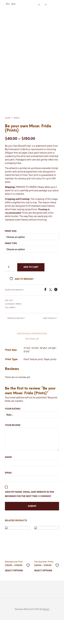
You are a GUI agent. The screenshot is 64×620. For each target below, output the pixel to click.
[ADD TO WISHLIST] (28, 564)
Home (7, 118)
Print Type (11, 243)
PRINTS (17, 118)
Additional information (32, 334)
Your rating (13, 409)
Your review (13, 425)
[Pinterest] (56, 290)
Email (9, 473)
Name (9, 457)
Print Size (11, 231)
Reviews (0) (32, 339)
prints (12, 308)
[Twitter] (51, 290)
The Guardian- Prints (43, 561)
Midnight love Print (13, 561)
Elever (46, 609)
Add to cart (30, 267)
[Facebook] (46, 290)
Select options (14, 571)
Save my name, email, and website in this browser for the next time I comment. (29, 494)
